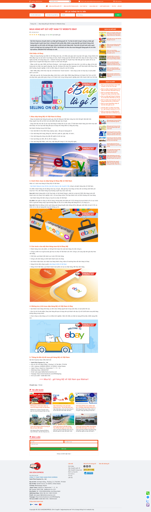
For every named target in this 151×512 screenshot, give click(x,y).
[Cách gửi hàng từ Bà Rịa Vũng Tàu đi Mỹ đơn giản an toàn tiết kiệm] (63, 419)
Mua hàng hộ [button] (93, 6)
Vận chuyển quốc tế (74, 468)
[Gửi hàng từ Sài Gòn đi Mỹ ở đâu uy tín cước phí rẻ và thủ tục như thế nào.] (102, 139)
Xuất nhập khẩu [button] (105, 6)
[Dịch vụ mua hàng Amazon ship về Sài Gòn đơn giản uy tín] (102, 52)
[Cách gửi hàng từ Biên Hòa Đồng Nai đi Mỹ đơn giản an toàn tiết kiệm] (86, 419)
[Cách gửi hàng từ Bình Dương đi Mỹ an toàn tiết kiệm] (40, 419)
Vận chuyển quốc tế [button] (55, 6)
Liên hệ (119, 6)
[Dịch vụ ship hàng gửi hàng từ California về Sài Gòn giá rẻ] (102, 69)
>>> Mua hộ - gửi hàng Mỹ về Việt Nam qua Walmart (63, 379)
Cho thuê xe (71, 473)
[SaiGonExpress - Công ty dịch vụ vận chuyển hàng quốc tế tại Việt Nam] (32, 6)
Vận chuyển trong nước (71, 6)
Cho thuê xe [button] (83, 6)
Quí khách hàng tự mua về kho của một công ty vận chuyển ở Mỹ (49, 186)
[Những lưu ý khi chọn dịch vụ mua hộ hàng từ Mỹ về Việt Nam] (40, 398)
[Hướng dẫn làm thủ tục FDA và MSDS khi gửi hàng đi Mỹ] (102, 145)
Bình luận (64, 448)
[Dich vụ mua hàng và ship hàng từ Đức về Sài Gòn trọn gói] (102, 46)
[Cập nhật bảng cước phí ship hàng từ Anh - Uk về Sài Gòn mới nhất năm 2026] (63, 398)
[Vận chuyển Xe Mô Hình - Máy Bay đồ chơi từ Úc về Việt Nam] (102, 75)
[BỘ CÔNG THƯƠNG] (88, 473)
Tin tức (114, 6)
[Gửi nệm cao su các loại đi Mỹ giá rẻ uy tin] (102, 40)
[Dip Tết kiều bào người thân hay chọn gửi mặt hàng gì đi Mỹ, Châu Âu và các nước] (102, 163)
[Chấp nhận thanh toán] (35, 504)
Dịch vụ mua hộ (72, 472)
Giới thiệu (71, 466)
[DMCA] (89, 469)
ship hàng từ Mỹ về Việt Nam (58, 264)
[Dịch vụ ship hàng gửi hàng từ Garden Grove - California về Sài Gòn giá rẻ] (102, 63)
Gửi (118, 15)
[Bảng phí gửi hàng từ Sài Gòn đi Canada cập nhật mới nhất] (102, 127)
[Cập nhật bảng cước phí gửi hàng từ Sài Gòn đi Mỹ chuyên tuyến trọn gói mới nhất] (102, 157)
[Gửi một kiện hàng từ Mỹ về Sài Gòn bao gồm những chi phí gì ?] (102, 151)
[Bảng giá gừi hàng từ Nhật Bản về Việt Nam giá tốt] (102, 122)
